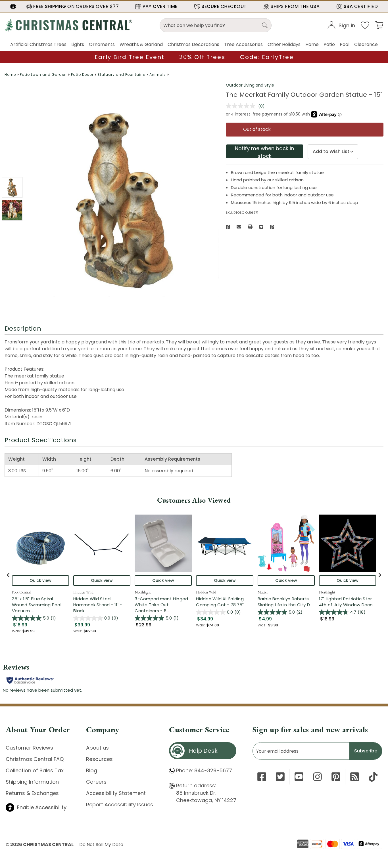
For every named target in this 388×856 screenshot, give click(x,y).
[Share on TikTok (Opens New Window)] (373, 776)
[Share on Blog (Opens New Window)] (355, 776)
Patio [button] (329, 44)
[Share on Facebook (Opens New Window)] (228, 227)
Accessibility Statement (116, 793)
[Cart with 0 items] (379, 24)
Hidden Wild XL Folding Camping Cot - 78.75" (220, 602)
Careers (96, 781)
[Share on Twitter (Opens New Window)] (261, 227)
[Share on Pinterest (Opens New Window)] (272, 227)
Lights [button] (77, 44)
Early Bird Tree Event (129, 57)
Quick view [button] (40, 580)
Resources (99, 759)
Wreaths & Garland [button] (141, 44)
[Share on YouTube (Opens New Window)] (299, 776)
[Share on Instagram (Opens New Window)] (317, 776)
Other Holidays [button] (284, 44)
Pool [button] (344, 44)
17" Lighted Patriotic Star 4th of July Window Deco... (347, 602)
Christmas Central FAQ (35, 759)
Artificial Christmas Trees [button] (38, 44)
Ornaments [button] (102, 44)
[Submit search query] (264, 25)
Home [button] (312, 44)
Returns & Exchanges (32, 793)
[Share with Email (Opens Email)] (239, 227)
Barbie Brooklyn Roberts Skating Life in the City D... (286, 602)
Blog (91, 770)
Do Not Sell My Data (101, 844)
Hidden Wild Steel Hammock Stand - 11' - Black (97, 605)
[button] (13, 6)
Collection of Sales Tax (35, 770)
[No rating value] (242, 106)
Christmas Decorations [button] (193, 44)
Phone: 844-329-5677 (204, 770)
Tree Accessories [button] (243, 44)
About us (97, 747)
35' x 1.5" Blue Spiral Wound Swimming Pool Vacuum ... (40, 605)
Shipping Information (32, 781)
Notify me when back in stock (264, 151)
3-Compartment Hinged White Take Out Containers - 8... (163, 605)
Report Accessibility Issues (119, 804)
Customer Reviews (29, 747)
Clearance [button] (366, 44)
